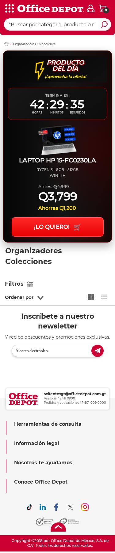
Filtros (14, 283)
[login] (90, 8)
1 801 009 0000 (94, 403)
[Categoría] (9, 9)
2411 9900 (67, 398)
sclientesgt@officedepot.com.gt (75, 394)
